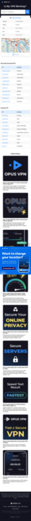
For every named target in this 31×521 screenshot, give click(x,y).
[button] (16, 45)
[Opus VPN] (15, 261)
